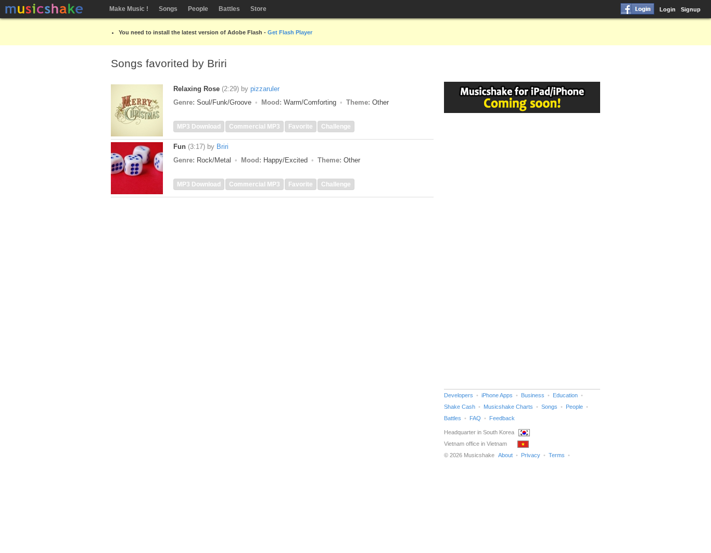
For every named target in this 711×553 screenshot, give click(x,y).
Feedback (502, 418)
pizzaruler (265, 89)
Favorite (300, 126)
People (198, 8)
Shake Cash (459, 407)
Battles (229, 8)
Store (258, 8)
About (505, 455)
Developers (458, 395)
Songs (168, 8)
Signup (691, 9)
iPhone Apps (497, 395)
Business (532, 395)
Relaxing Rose (196, 89)
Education (565, 395)
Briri (222, 146)
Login (667, 9)
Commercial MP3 (254, 126)
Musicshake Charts (508, 407)
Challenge (336, 126)
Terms (557, 455)
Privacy (530, 455)
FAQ (475, 418)
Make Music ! (128, 8)
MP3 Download (199, 126)
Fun (179, 146)
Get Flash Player (290, 32)
